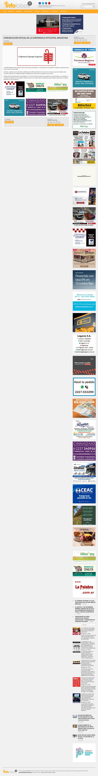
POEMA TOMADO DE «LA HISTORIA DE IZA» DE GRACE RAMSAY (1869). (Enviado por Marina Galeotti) (86, 727)
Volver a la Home (8, 43)
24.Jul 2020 (80, 722)
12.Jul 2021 (80, 740)
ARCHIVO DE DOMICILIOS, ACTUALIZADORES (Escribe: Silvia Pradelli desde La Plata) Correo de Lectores (86, 717)
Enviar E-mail (86, 42)
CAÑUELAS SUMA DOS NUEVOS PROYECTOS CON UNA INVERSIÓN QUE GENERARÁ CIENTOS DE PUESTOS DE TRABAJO (87, 697)
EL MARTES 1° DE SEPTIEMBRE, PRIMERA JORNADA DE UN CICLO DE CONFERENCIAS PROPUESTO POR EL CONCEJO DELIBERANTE (88, 645)
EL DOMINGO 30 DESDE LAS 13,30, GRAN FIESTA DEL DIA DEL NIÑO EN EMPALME (85, 602)
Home (4, 11)
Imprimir (77, 42)
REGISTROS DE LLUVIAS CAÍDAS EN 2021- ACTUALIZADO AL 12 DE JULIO (86, 736)
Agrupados (63, 11)
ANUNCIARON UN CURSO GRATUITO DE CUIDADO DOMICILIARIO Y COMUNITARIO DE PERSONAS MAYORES (88, 663)
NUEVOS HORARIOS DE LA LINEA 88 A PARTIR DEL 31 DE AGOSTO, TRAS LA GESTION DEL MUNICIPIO (88, 680)
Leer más (84, 624)
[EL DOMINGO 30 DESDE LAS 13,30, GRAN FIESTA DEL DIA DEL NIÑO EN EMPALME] (76, 628)
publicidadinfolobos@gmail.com (26, 772)
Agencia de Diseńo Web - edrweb (48, 772)
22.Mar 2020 (80, 731)
